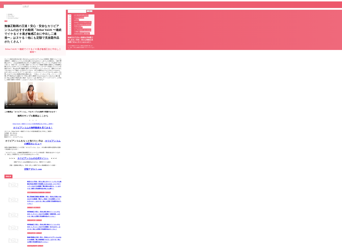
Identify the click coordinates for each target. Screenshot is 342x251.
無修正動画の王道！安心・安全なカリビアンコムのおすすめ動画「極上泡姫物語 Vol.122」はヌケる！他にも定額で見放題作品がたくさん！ (44, 239)
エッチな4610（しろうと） (82, 24)
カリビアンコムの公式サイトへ (32, 158)
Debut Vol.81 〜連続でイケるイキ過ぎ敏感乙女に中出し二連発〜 (33, 124)
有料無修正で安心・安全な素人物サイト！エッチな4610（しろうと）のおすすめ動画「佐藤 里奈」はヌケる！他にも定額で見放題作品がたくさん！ (43, 214)
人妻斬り (77, 32)
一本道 (76, 19)
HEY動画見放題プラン (81, 15)
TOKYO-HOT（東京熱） (82, 33)
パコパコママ (78, 28)
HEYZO (76, 21)
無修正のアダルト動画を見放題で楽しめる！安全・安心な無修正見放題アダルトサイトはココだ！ (80, 39)
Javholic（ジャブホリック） (83, 22)
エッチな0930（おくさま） (82, 30)
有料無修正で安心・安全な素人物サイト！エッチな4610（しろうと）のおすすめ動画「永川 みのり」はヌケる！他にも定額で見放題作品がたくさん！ (43, 227)
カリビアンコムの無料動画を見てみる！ (33, 127)
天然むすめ (77, 26)
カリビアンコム (79, 17)
